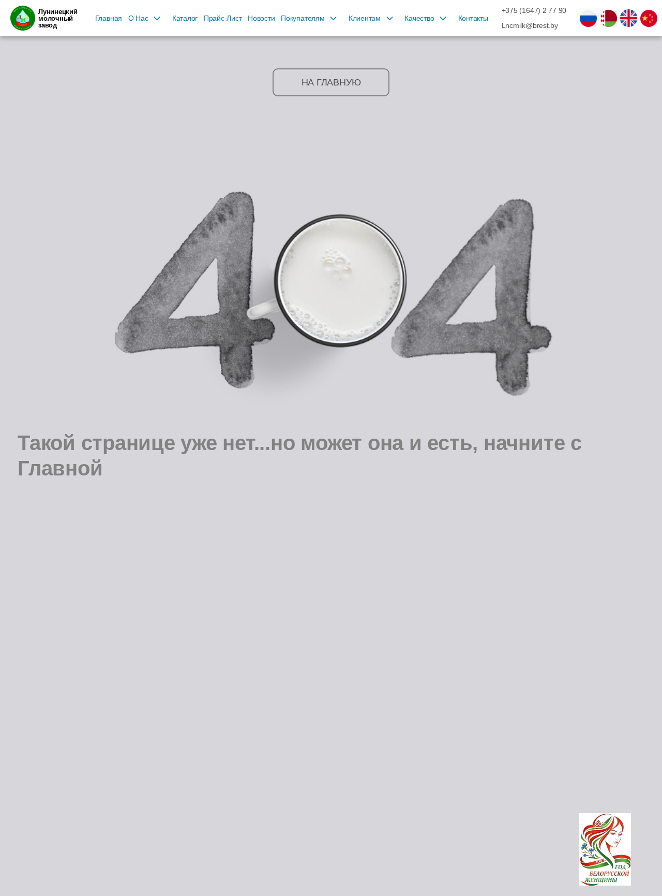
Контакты (473, 18)
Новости (261, 18)
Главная (108, 18)
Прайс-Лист (223, 18)
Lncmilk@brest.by (530, 25)
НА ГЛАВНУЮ (331, 82)
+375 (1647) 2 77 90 (534, 10)
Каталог (185, 18)
